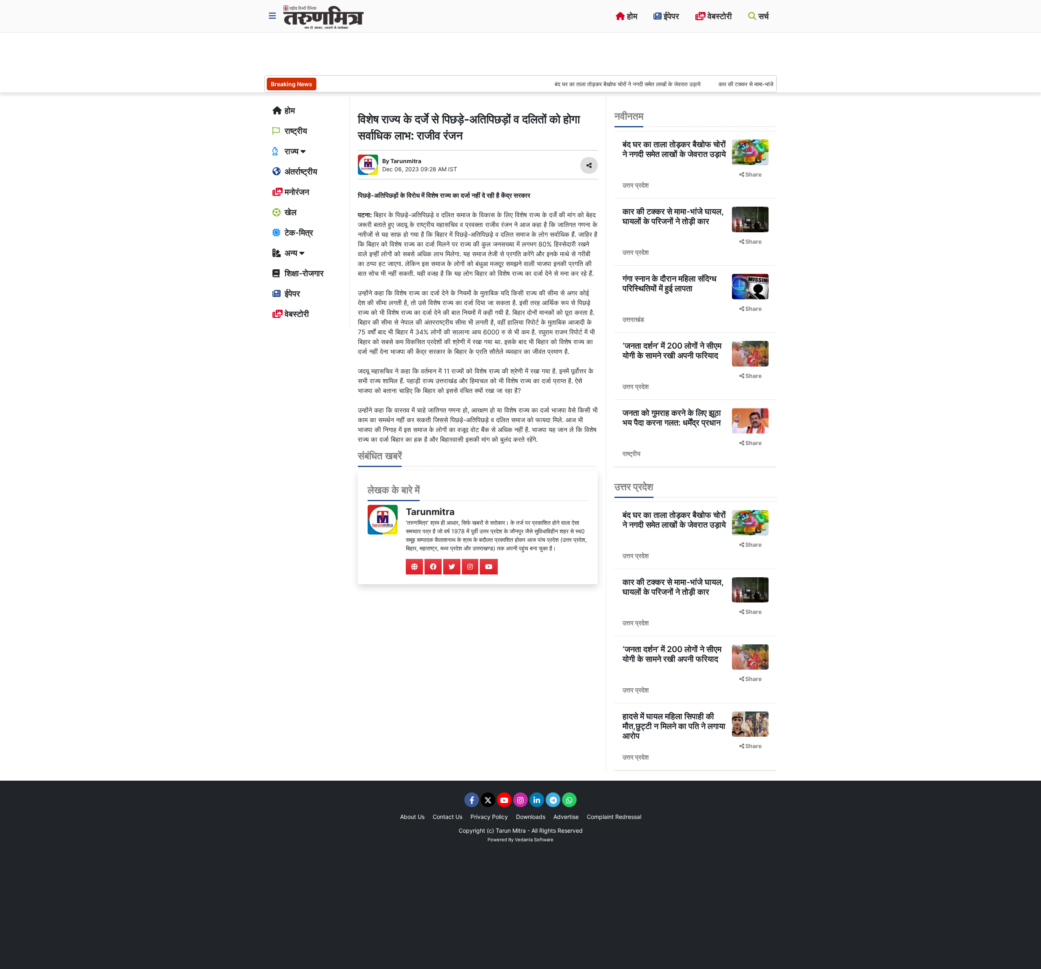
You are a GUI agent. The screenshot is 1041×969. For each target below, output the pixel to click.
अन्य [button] (291, 253)
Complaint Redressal (614, 816)
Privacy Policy (489, 816)
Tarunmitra (430, 511)
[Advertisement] (412, 53)
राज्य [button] (292, 151)
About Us (412, 816)
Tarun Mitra (511, 830)
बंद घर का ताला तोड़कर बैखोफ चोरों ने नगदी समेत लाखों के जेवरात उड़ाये (604, 84)
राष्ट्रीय (295, 131)
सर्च (762, 16)
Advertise (566, 816)
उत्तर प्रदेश (636, 185)
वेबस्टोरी (719, 16)
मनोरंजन (296, 192)
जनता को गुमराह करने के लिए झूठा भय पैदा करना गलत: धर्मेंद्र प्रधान (672, 418)
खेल (289, 212)
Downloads (530, 816)
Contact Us (447, 816)
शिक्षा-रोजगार (303, 273)
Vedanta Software (534, 839)
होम (631, 16)
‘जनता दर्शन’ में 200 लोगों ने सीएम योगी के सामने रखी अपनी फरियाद (672, 350)
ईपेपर (670, 16)
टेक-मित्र (298, 233)
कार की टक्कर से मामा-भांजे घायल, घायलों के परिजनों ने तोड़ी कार (760, 84)
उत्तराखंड (633, 319)
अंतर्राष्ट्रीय (300, 172)
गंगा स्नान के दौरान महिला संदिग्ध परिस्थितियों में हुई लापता (670, 283)
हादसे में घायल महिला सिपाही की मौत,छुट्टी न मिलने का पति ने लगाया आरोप (674, 726)
